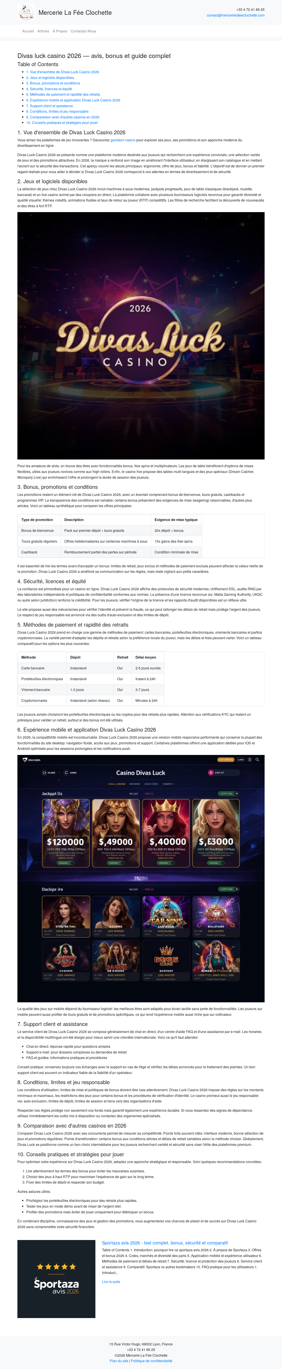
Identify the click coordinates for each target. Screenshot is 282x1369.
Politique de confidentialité (151, 1360)
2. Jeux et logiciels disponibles (50, 77)
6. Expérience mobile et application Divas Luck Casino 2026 (73, 100)
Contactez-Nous (83, 31)
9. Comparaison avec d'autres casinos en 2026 (62, 117)
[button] (35, 1279)
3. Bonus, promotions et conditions (53, 83)
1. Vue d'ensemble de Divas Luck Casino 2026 (62, 71)
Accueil (28, 31)
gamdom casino (123, 139)
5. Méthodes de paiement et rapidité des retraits (63, 94)
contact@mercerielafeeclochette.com (236, 15)
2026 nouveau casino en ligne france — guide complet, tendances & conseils (177, 1242)
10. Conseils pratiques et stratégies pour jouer (62, 122)
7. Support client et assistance (49, 105)
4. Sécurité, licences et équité (49, 88)
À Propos (60, 31)
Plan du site (119, 1360)
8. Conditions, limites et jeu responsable (57, 111)
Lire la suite (111, 1281)
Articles (43, 31)
